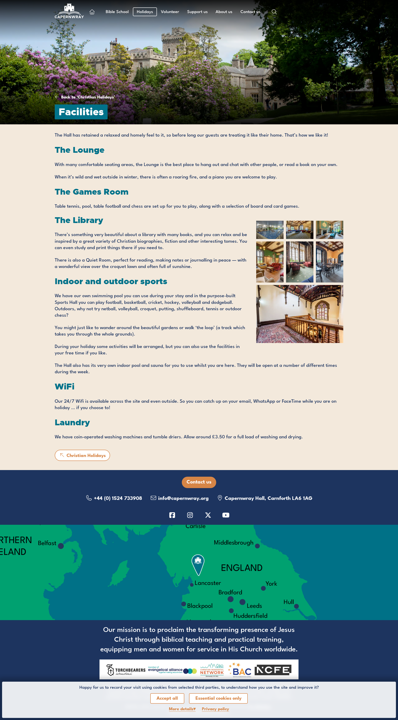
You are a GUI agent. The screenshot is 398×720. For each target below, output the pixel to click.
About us (224, 12)
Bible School (117, 12)
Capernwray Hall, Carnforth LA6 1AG (267, 498)
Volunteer (170, 12)
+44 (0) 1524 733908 (117, 498)
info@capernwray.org (183, 498)
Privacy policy (215, 709)
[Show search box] (274, 12)
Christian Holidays (85, 455)
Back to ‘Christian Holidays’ (88, 97)
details (181, 709)
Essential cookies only (218, 698)
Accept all (167, 698)
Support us (197, 12)
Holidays (145, 12)
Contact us (250, 12)
